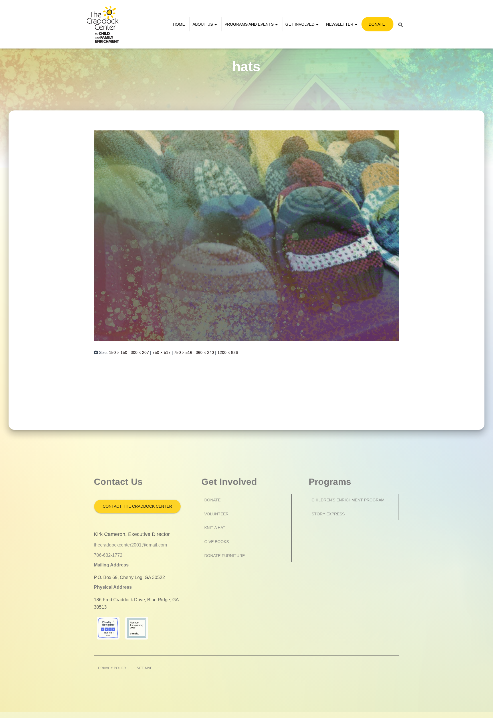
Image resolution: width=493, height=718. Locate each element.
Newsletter (340, 24)
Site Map (144, 668)
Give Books (216, 541)
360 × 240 (205, 352)
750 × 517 (161, 352)
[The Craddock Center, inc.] (103, 24)
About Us (203, 24)
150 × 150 (118, 352)
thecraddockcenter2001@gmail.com (130, 544)
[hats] (246, 235)
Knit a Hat (214, 527)
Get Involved (300, 24)
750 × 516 (183, 352)
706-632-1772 (108, 555)
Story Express (328, 514)
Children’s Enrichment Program (348, 500)
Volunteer (216, 514)
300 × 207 (140, 352)
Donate (377, 24)
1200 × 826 (227, 352)
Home (179, 24)
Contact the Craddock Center (137, 506)
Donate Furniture (224, 555)
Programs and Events (250, 24)
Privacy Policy (112, 668)
